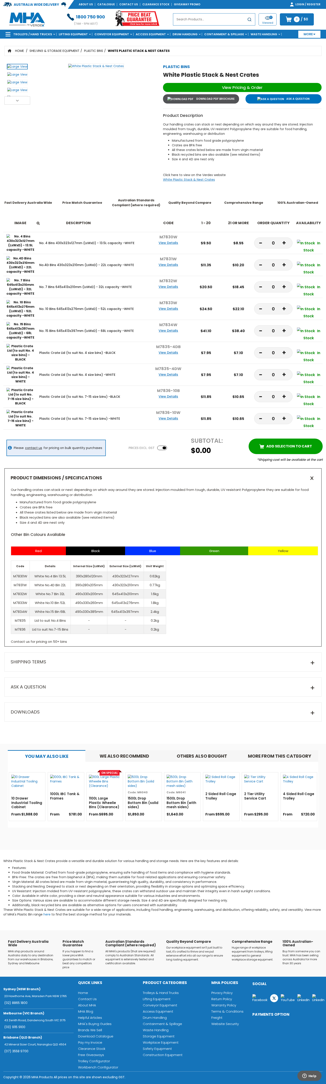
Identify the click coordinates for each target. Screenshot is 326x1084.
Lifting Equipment (73, 34)
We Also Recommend (124, 756)
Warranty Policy (223, 1005)
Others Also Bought (202, 756)
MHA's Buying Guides (95, 1023)
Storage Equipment (159, 1036)
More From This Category (279, 756)
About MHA (87, 1005)
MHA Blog (85, 1011)
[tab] (46, 756)
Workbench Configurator (98, 1067)
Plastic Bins (93, 51)
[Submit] (249, 20)
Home (19, 51)
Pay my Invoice (90, 1042)
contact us (33, 448)
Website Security (225, 1023)
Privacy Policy (222, 992)
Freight (216, 1017)
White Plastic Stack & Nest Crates (139, 51)
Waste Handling (264, 34)
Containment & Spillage (224, 34)
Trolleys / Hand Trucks (32, 34)
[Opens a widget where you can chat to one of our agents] (309, 1076)
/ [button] (302, 19)
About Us (86, 4)
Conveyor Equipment (111, 34)
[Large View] (17, 68)
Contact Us (128, 4)
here (47, 914)
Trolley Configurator (94, 1061)
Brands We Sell (90, 1030)
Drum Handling (185, 34)
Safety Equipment (157, 1048)
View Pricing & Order (242, 87)
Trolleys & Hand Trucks (161, 992)
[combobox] (214, 19)
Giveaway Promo (187, 4)
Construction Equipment (163, 1055)
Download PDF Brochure (215, 99)
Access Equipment (151, 34)
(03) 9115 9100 (14, 1027)
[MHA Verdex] (27, 19)
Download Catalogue (95, 1036)
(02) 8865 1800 (15, 1003)
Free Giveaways (91, 1055)
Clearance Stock (155, 4)
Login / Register (307, 4)
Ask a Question (298, 99)
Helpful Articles (90, 1017)
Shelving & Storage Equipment (54, 51)
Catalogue (106, 4)
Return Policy (221, 999)
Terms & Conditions (227, 1011)
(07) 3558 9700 (16, 1051)
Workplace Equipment (161, 1042)
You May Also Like (46, 756)
